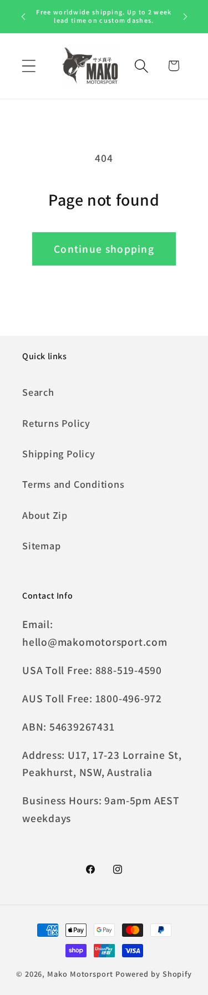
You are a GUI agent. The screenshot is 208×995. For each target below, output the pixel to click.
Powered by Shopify (153, 973)
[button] (28, 65)
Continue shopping (104, 249)
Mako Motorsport (80, 973)
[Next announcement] (185, 16)
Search (38, 392)
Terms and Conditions (73, 484)
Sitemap (41, 545)
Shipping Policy (58, 453)
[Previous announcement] (23, 16)
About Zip (45, 515)
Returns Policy (56, 423)
